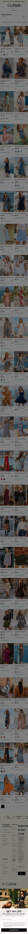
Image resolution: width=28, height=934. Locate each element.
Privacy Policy (21, 925)
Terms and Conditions (12, 925)
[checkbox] (1, 922)
